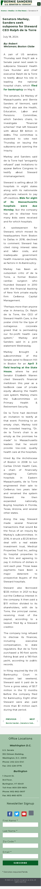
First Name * (10, 820)
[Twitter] (16, 813)
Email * (7, 852)
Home (4, 11)
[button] (39, 4)
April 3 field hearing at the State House (20, 367)
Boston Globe (26, 46)
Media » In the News (17, 11)
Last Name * (10, 831)
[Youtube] (24, 813)
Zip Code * (9, 841)
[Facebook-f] (9, 813)
